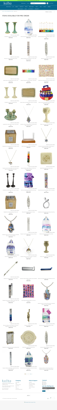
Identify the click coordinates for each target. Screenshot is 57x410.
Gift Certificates (5, 388)
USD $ (28, 395)
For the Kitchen (30, 8)
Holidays (16, 6)
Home (3, 11)
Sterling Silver (37, 8)
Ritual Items (22, 6)
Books (26, 8)
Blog (16, 383)
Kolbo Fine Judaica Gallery (7, 398)
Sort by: (47, 11)
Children (36, 6)
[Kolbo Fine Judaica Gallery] (8, 3)
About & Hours (8, 6)
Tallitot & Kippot (31, 6)
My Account (17, 385)
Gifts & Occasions (20, 8)
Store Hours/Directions (19, 389)
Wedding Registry (23, 3)
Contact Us (17, 388)
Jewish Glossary (5, 389)
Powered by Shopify (14, 398)
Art (13, 6)
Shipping (30, 382)
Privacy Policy (31, 385)
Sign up (50, 3)
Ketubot (45, 6)
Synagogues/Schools (32, 384)
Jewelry (26, 6)
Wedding (49, 6)
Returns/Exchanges (32, 383)
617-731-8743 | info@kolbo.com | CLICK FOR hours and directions (28, 0)
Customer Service (18, 384)
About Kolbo (17, 382)
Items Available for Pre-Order (9, 11)
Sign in (52, 3)
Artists (41, 6)
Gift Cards (28, 3)
